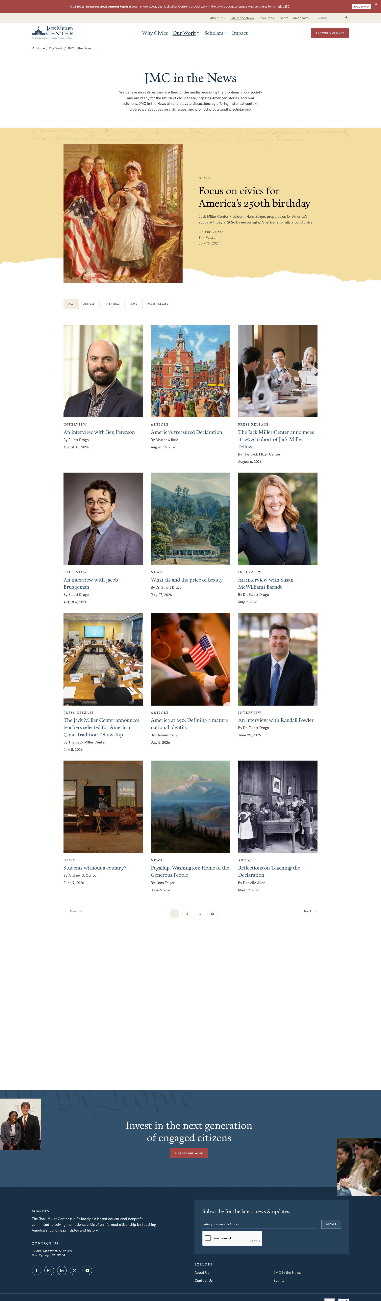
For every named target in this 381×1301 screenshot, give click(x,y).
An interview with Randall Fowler (276, 719)
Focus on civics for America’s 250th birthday (254, 196)
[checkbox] (89, 304)
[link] (311, 911)
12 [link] (212, 914)
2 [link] (187, 914)
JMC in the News (287, 1272)
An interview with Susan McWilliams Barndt (265, 583)
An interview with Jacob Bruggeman (91, 583)
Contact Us (203, 1280)
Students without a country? (95, 867)
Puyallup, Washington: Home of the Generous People (190, 871)
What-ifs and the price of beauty (187, 579)
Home (41, 48)
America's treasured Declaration (186, 431)
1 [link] (175, 914)
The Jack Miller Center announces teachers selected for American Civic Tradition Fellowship (101, 727)
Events (278, 1280)
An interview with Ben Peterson (99, 431)
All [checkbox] (70, 303)
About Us (201, 1272)
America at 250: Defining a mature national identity (189, 723)
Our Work (56, 48)
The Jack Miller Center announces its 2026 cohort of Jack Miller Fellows (276, 439)
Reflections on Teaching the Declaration (269, 871)
